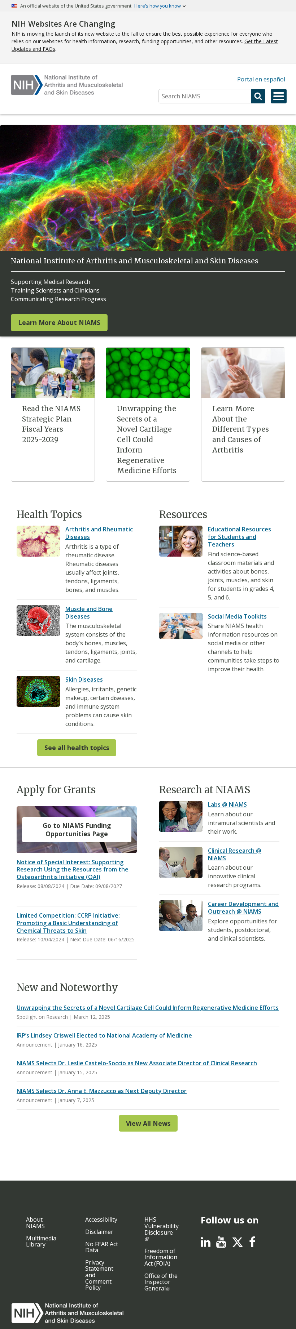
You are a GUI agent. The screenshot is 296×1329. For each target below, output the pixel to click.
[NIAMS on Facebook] (252, 1244)
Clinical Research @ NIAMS (234, 854)
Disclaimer (99, 1232)
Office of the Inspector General (161, 1282)
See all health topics (76, 747)
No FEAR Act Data (101, 1247)
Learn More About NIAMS (59, 322)
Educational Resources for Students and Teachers (239, 536)
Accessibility (101, 1219)
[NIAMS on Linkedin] (205, 1244)
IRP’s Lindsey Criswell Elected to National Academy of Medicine (104, 1035)
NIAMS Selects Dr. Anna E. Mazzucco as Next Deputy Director (102, 1091)
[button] (279, 96)
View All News (148, 1123)
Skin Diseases (84, 679)
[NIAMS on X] (237, 1246)
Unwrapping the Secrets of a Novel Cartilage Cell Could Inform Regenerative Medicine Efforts (147, 439)
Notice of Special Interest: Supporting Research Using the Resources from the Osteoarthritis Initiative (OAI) (73, 869)
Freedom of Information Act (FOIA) (160, 1257)
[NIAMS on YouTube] (221, 1244)
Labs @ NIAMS (227, 804)
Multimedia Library (41, 1241)
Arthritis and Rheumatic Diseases (99, 533)
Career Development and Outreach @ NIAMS (243, 907)
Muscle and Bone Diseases (89, 612)
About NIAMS (35, 1223)
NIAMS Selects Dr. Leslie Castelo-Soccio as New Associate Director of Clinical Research (137, 1063)
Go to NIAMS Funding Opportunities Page (77, 829)
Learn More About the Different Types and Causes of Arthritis (240, 429)
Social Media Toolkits (237, 616)
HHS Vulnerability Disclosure (161, 1226)
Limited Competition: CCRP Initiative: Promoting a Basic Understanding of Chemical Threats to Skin (68, 923)
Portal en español (261, 79)
